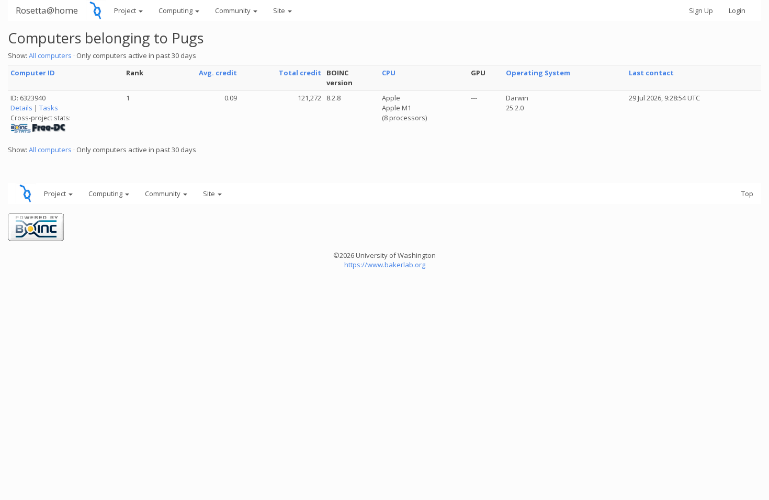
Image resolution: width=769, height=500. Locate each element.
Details (21, 107)
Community (233, 10)
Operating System (538, 72)
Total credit (300, 72)
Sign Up (701, 10)
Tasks (48, 107)
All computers (50, 55)
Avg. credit (218, 72)
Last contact (651, 72)
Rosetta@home (47, 10)
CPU (388, 72)
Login (737, 10)
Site (280, 10)
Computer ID (32, 72)
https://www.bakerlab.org (384, 264)
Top (747, 193)
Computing (176, 10)
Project (126, 10)
